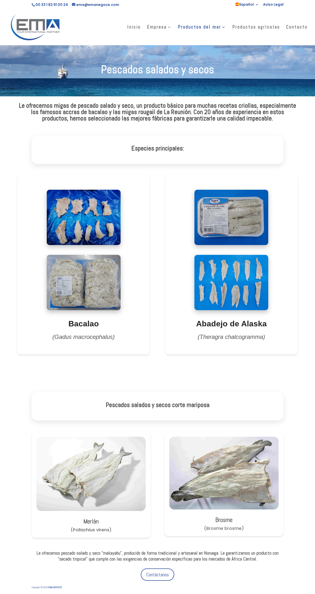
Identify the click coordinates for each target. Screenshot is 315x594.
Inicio (134, 27)
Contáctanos (157, 574)
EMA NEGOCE (55, 587)
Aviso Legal (273, 5)
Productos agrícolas (256, 27)
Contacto (297, 27)
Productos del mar (199, 27)
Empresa (157, 27)
